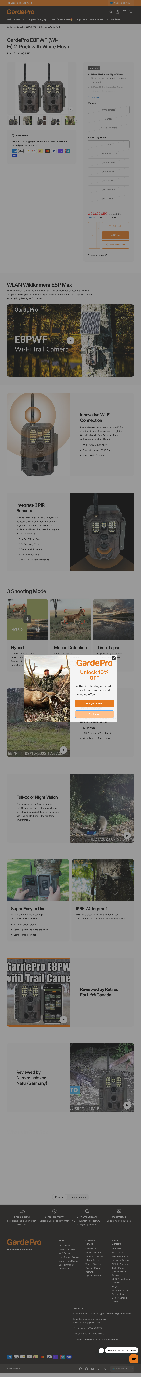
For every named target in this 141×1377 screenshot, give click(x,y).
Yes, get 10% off (94, 703)
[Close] (113, 658)
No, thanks (94, 714)
